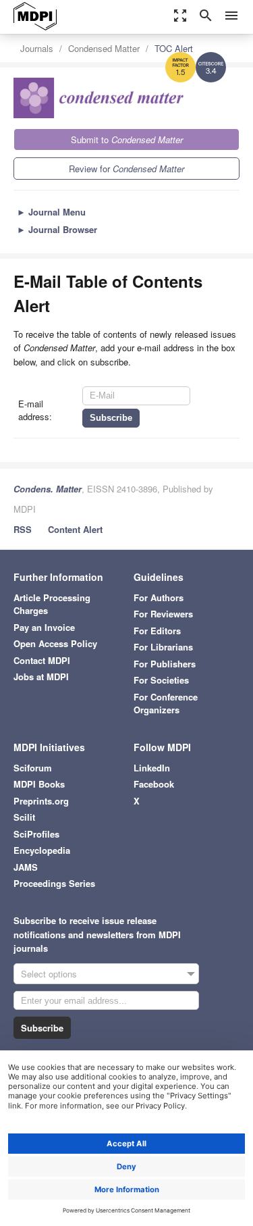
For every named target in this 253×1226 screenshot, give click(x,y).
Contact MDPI (41, 660)
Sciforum (32, 767)
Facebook (154, 783)
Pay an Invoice (44, 627)
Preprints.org (41, 800)
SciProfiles (36, 833)
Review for (126, 168)
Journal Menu (51, 211)
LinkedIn (152, 767)
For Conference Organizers (166, 703)
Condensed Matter (104, 48)
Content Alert (75, 529)
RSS (22, 529)
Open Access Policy (55, 643)
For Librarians (163, 646)
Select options (49, 973)
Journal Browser (57, 229)
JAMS (25, 867)
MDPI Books (39, 783)
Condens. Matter (47, 488)
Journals (36, 48)
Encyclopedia (41, 850)
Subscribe (42, 1027)
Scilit (24, 817)
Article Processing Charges (51, 604)
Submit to (127, 139)
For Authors (159, 597)
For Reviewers (163, 613)
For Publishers (165, 663)
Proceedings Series (54, 883)
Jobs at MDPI (41, 676)
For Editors (157, 630)
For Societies (161, 679)
